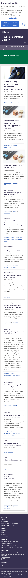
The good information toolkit (8, 545)
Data (2, 532)
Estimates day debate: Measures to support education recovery (13, 85)
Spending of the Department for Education (12, 333)
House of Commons (12, 469)
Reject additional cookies (15, 23)
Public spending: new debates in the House (13, 461)
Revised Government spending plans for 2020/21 (13, 193)
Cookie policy (12, 574)
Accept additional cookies (6, 23)
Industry (12, 239)
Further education (7, 375)
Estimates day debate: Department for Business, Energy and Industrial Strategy (13, 223)
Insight (5, 452)
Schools (17, 102)
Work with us (4, 521)
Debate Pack (6, 102)
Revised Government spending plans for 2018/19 (13, 386)
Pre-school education (8, 377)
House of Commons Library (12, 38)
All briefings (4, 536)
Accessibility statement (7, 576)
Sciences (5, 241)
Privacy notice (5, 574)
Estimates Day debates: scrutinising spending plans (12, 444)
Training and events (6, 543)
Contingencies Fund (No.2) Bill (13, 166)
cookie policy (13, 18)
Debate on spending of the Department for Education (12, 416)
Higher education (16, 375)
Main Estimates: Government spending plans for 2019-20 (12, 306)
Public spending (7, 147)
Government (6, 239)
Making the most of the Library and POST (11, 547)
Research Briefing (7, 145)
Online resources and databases (9, 541)
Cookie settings (23, 24)
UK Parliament (5, 46)
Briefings (3, 530)
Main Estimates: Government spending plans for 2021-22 (12, 124)
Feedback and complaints (8, 525)
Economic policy (19, 237)
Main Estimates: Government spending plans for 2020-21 (12, 250)
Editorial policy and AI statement (9, 523)
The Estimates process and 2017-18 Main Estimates (12, 478)
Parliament (15, 145)
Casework (3, 534)
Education (13, 102)
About (3, 519)
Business (12, 237)
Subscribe (6, 558)
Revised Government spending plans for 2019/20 (13, 276)
